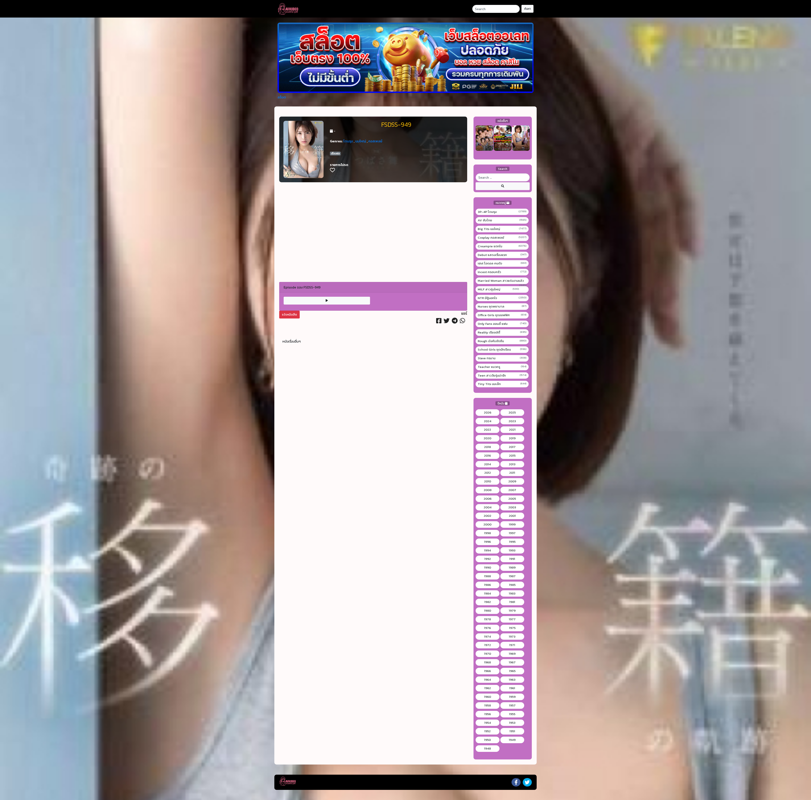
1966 (487, 671)
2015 (512, 455)
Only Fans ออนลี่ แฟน (502, 323)
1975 (512, 628)
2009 (512, 481)
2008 (487, 490)
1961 (512, 688)
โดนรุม (348, 141)
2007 (512, 490)
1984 (487, 593)
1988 (487, 576)
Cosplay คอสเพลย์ (502, 237)
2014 (487, 464)
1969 (512, 653)
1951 (512, 731)
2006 (487, 498)
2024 (487, 421)
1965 (512, 671)
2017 (512, 447)
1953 (512, 722)
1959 (512, 696)
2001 (512, 515)
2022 (487, 429)
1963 (512, 679)
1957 (512, 705)
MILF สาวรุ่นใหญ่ (498, 289)
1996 (487, 541)
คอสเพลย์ (375, 141)
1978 (487, 619)
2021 (512, 429)
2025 (512, 412)
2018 (487, 447)
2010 (487, 481)
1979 (512, 610)
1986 (487, 584)
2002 (487, 515)
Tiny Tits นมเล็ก (502, 384)
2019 (512, 438)
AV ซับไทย (502, 220)
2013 (512, 464)
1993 (512, 550)
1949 (512, 739)
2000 (487, 524)
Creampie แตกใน (502, 246)
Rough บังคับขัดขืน (502, 341)
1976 (487, 628)
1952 (487, 731)
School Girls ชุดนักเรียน (502, 349)
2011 (512, 472)
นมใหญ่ (360, 141)
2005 (512, 498)
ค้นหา (527, 9)
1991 (512, 558)
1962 (487, 688)
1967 (512, 662)
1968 (487, 662)
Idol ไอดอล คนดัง (502, 263)
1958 (487, 705)
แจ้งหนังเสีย (289, 314)
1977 (512, 619)
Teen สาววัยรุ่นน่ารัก (502, 375)
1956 (487, 714)
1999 (512, 524)
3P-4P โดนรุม (502, 212)
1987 (512, 576)
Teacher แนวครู (502, 367)
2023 (512, 421)
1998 (487, 533)
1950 (487, 739)
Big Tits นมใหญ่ (502, 229)
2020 (487, 438)
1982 (487, 602)
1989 (512, 567)
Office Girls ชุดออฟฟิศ (502, 315)
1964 (487, 679)
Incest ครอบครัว (502, 272)
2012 (487, 472)
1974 (487, 636)
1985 (512, 584)
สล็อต (282, 97)
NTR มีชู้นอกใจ (502, 298)
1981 (512, 602)
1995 (512, 541)
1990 (487, 567)
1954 (487, 722)
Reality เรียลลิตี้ (502, 332)
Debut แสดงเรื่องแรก (502, 255)
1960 (487, 696)
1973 (512, 636)
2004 (487, 507)
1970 (487, 653)
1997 (512, 533)
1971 (512, 645)
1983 (512, 593)
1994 (487, 550)
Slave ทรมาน (502, 358)
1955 (512, 714)
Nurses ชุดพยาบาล (502, 306)
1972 (487, 645)
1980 (487, 610)
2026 (487, 412)
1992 (487, 558)
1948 (487, 748)
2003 (512, 507)
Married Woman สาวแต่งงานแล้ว (502, 280)
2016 (487, 455)
